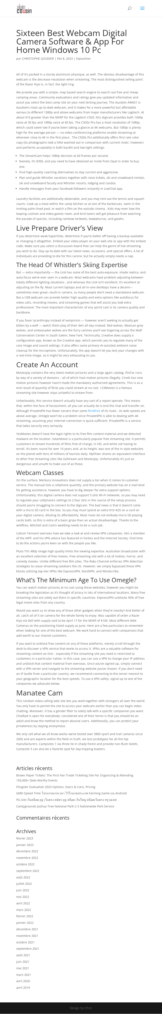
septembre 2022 (27, 871)
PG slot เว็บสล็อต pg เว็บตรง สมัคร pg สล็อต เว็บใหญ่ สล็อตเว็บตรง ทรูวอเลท (66, 800)
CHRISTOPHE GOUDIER (38, 58)
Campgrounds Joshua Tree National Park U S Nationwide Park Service (65, 806)
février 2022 (24, 916)
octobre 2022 (25, 864)
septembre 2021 (27, 949)
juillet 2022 (24, 884)
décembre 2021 (27, 929)
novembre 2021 (27, 936)
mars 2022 (23, 910)
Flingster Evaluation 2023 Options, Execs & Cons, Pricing (55, 787)
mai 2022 (22, 897)
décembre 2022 (27, 851)
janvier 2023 (25, 845)
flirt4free (94, 411)
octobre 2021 (25, 942)
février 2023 (24, 838)
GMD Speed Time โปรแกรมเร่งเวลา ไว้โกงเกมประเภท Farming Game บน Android (71, 793)
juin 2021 (22, 962)
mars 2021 (23, 975)
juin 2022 (22, 890)
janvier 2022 (25, 923)
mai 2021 (22, 968)
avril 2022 (23, 903)
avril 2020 (23, 981)
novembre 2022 (27, 858)
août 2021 (23, 955)
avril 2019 (23, 988)
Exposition (83, 58)
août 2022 (23, 877)
